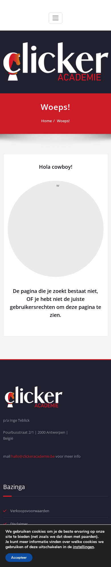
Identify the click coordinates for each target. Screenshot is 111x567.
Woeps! (63, 120)
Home (46, 120)
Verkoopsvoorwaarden (29, 510)
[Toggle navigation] (55, 18)
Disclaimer (19, 523)
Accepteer (19, 557)
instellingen (83, 547)
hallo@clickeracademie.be (33, 456)
